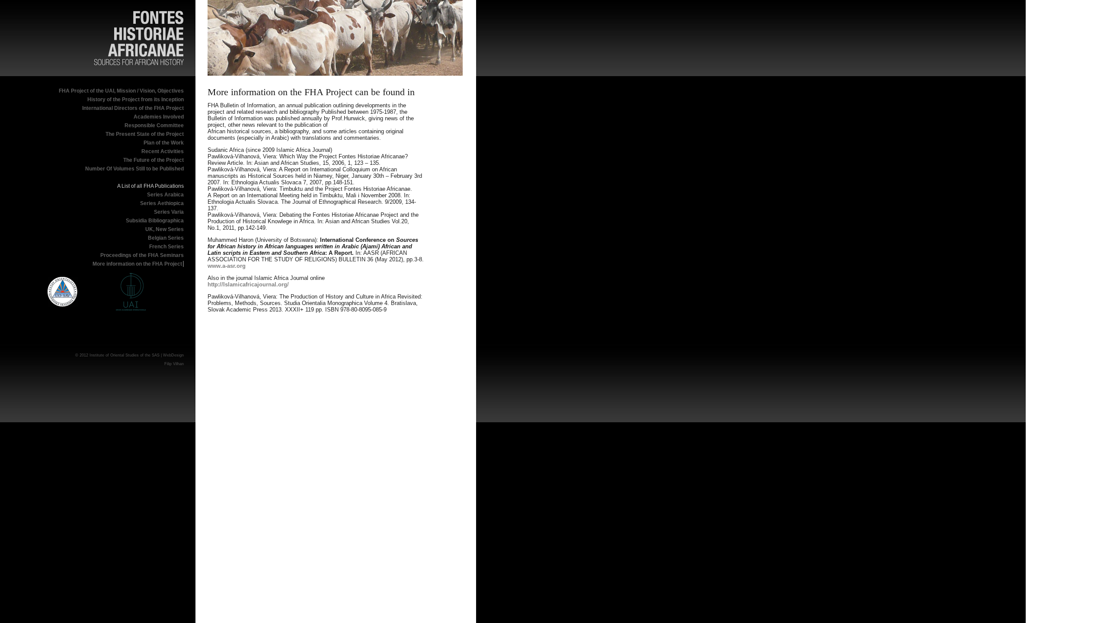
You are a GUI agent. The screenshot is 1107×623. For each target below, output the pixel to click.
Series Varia (169, 212)
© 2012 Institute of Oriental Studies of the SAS (117, 355)
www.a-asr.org (227, 266)
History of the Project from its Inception (135, 99)
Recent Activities (162, 151)
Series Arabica (165, 195)
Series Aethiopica (162, 203)
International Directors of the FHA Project (133, 108)
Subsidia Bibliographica (155, 221)
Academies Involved (159, 117)
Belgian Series (166, 238)
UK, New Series (164, 229)
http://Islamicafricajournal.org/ (248, 284)
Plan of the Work (164, 143)
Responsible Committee (154, 125)
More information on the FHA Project (137, 264)
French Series (166, 247)
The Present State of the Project (145, 134)
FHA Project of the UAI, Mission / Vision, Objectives (121, 91)
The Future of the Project (153, 160)
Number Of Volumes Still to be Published (134, 169)
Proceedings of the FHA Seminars (142, 255)
